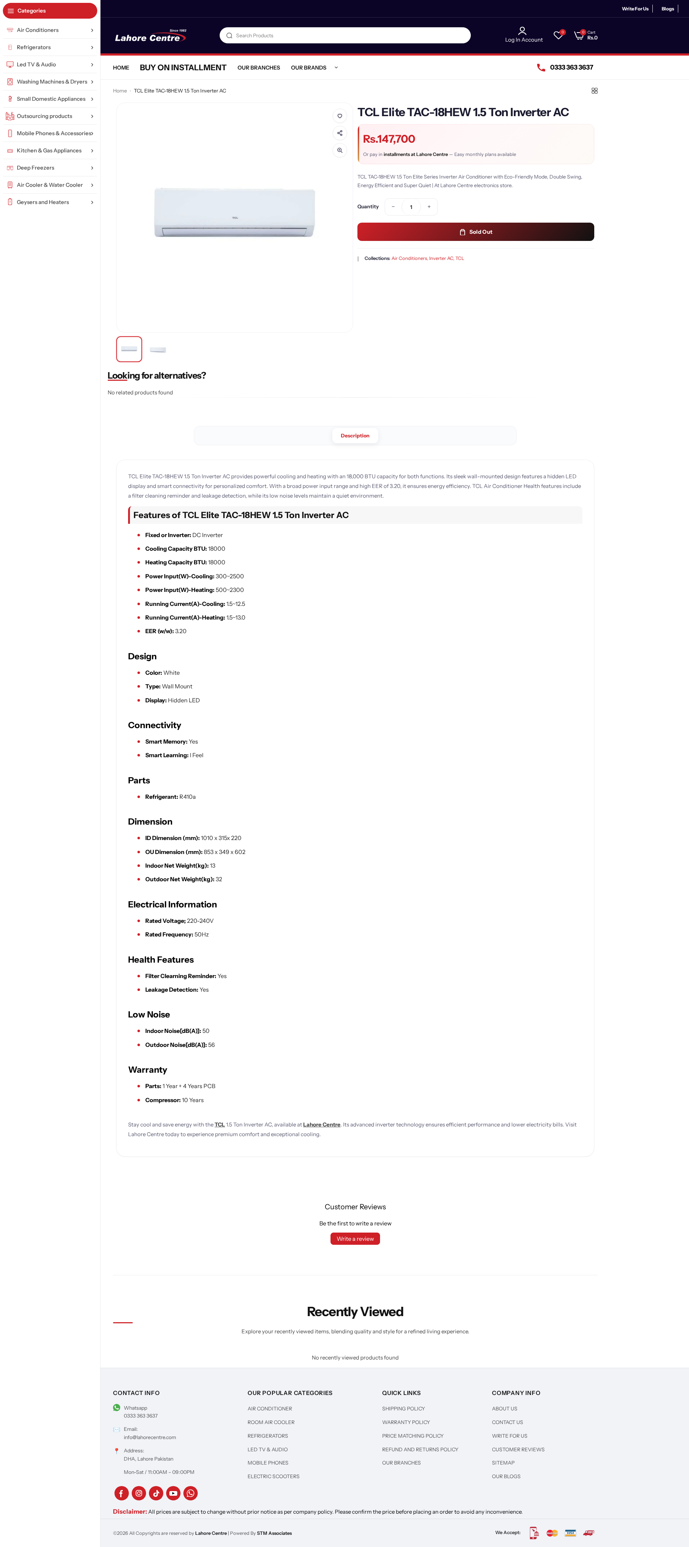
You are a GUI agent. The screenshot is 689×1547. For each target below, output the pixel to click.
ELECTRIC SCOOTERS (274, 1476)
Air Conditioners (409, 258)
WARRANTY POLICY (406, 1422)
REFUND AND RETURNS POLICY (420, 1449)
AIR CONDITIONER (270, 1408)
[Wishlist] (340, 116)
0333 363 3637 (141, 1416)
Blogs (668, 8)
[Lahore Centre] (150, 35)
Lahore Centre (322, 1124)
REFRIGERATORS (268, 1436)
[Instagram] (139, 1493)
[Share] (340, 133)
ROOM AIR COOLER (271, 1422)
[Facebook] (121, 1493)
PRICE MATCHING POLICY (413, 1436)
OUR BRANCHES (401, 1463)
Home (120, 90)
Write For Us (635, 8)
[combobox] (345, 35)
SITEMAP (503, 1463)
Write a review (355, 1238)
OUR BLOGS (506, 1476)
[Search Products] (229, 35)
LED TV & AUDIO (268, 1449)
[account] (524, 31)
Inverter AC (441, 258)
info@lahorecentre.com (150, 1437)
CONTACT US (507, 1422)
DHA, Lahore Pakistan (148, 1459)
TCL (459, 258)
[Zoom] (340, 150)
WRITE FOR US (510, 1436)
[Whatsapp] (190, 1493)
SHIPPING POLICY (403, 1408)
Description (355, 435)
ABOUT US (504, 1408)
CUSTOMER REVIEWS (518, 1449)
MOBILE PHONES (268, 1463)
